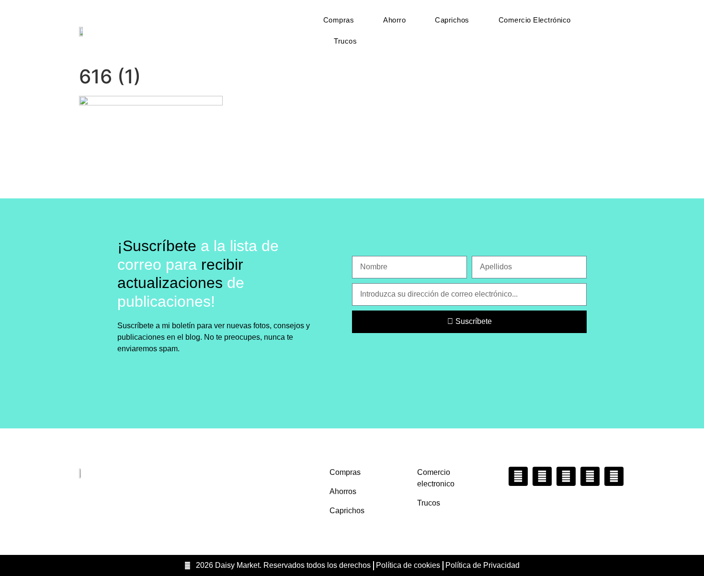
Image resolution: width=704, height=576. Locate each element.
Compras (338, 20)
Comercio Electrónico (535, 20)
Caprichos (452, 20)
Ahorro (394, 20)
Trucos (345, 41)
